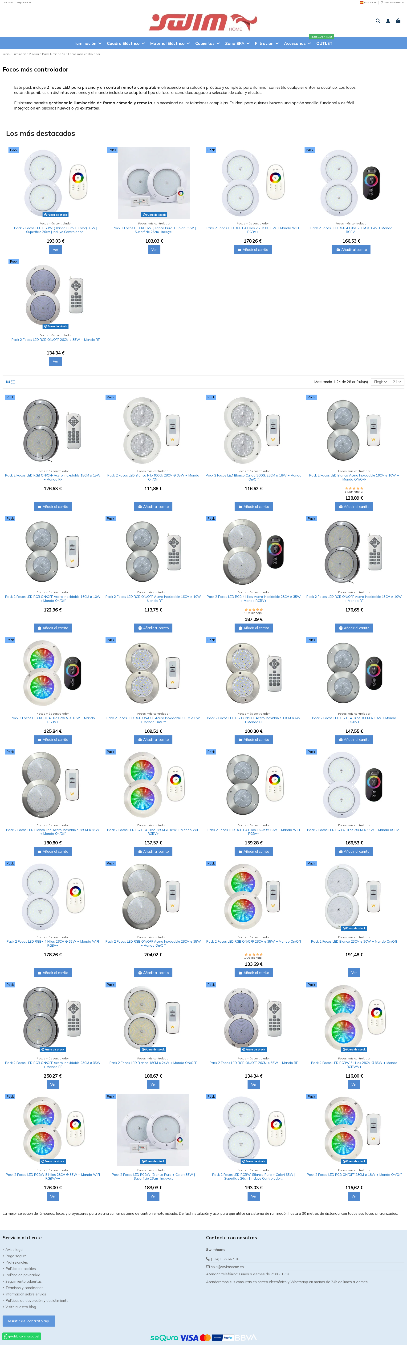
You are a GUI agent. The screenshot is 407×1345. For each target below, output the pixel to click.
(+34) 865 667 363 (226, 1259)
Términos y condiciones (24, 1288)
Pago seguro (16, 1256)
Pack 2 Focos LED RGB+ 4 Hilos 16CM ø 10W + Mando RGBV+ (354, 720)
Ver (55, 249)
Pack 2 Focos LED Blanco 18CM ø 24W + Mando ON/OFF (153, 1063)
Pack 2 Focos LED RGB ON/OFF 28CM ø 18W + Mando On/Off (354, 1174)
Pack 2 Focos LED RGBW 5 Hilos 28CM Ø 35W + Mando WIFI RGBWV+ (53, 1176)
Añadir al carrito (255, 249)
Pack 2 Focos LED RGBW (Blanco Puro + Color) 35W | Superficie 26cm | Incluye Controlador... (55, 230)
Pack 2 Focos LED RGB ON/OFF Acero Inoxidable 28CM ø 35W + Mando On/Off (153, 943)
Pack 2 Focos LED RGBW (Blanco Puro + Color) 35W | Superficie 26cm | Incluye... (154, 230)
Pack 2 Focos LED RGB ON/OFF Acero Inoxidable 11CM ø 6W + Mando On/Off (153, 720)
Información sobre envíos (25, 1294)
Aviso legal (14, 1249)
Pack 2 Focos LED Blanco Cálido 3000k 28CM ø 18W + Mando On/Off (253, 477)
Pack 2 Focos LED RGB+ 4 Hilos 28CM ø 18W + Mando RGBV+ (53, 720)
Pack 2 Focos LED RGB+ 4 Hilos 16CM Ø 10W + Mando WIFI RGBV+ (254, 832)
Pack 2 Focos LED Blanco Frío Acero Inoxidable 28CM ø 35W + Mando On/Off (52, 832)
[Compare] (98, 154)
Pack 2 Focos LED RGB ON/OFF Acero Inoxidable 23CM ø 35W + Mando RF (53, 1065)
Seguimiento (24, 2)
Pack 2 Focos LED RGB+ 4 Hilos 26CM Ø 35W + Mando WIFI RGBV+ (253, 230)
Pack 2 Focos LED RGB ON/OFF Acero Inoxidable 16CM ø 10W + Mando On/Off (53, 598)
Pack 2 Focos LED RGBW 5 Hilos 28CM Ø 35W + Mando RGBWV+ (354, 1065)
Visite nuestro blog (20, 1307)
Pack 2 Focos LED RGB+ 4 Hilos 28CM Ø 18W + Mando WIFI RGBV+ (153, 832)
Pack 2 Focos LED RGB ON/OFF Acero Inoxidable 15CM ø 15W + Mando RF (53, 477)
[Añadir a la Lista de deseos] (98, 163)
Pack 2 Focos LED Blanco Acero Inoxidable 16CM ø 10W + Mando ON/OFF (354, 477)
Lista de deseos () (393, 2)
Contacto (8, 2)
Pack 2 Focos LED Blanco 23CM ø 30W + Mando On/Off (354, 941)
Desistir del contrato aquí (29, 1321)
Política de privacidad (22, 1275)
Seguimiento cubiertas (23, 1281)
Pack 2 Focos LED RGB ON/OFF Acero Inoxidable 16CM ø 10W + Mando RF (153, 598)
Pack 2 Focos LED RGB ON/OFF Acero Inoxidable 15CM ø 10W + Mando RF (354, 598)
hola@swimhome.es (227, 1267)
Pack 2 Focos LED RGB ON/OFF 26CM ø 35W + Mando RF (56, 339)
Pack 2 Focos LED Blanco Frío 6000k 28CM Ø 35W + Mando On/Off (153, 477)
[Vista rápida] (98, 171)
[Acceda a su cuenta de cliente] (388, 21)
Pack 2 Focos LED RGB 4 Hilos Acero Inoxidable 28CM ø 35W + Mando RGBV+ (254, 598)
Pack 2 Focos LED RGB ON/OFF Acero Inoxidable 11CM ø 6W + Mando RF (254, 720)
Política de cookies (20, 1268)
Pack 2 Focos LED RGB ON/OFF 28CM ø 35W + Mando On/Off (253, 941)
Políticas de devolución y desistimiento (37, 1300)
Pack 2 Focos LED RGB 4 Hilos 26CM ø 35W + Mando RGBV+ (351, 230)
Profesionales (16, 1262)
